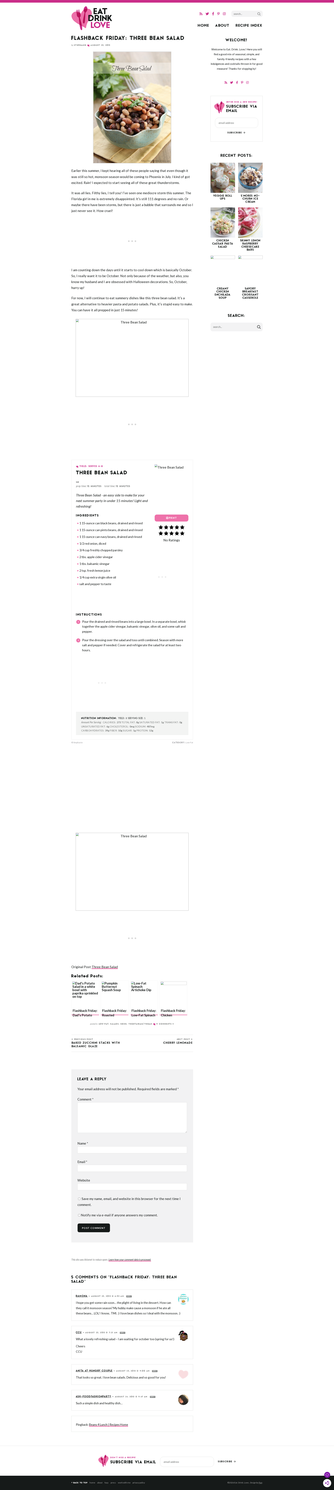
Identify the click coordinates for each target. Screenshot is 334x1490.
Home (203, 26)
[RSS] (201, 14)
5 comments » (165, 1024)
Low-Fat (104, 1024)
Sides (124, 1024)
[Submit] (259, 13)
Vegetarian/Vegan (140, 1024)
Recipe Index (249, 26)
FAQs (107, 1482)
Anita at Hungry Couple (94, 1371)
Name (82, 1143)
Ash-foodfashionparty (93, 1396)
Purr (260, 1482)
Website (83, 1180)
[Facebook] (213, 14)
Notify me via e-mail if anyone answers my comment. (119, 1215)
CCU (79, 1332)
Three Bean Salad (105, 967)
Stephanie (80, 45)
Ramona (82, 1296)
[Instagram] (224, 14)
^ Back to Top (79, 1483)
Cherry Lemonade (178, 1041)
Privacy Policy (139, 1482)
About (222, 26)
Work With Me (124, 1482)
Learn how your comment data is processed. (130, 1259)
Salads (114, 1024)
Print (173, 518)
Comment (85, 1099)
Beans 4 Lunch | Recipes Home (108, 1424)
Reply (129, 1296)
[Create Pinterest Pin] (77, 481)
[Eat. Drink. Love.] (92, 18)
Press (113, 1482)
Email (82, 1162)
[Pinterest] (218, 14)
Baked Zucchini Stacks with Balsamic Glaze (96, 1043)
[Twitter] (207, 14)
